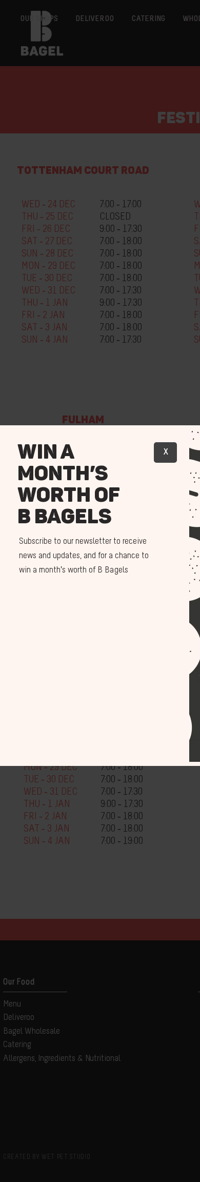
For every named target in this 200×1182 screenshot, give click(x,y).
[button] (165, 452)
